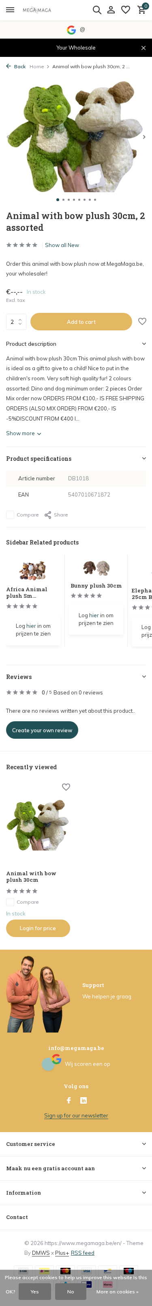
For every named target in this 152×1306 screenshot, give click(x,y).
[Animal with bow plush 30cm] (38, 824)
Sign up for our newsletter (76, 1115)
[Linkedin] (83, 1101)
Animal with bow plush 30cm (31, 877)
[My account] (111, 10)
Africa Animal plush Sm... (26, 593)
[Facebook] (69, 1101)
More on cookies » (117, 1292)
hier (31, 626)
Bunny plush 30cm (96, 585)
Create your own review (42, 730)
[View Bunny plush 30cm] (96, 568)
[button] (58, 199)
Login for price (38, 928)
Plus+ (62, 1253)
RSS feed (82, 1253)
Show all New (62, 245)
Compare (28, 515)
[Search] (97, 10)
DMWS (41, 1253)
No (70, 1292)
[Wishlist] (125, 10)
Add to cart (81, 322)
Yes (35, 1292)
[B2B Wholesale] (43, 10)
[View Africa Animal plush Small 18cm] (33, 570)
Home (37, 66)
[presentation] (8, 137)
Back (19, 66)
